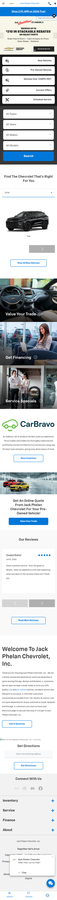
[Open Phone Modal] (49, 3)
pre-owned (21, 690)
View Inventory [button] (28, 458)
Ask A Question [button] (17, 724)
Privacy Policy (9, 862)
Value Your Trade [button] (28, 521)
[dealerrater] (24, 788)
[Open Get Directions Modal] (55, 3)
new (10, 690)
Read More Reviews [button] (28, 620)
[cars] (16, 788)
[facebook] (40, 788)
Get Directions (28, 766)
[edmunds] (32, 788)
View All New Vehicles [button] (28, 263)
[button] (54, 15)
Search (28, 156)
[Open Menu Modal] (3, 3)
